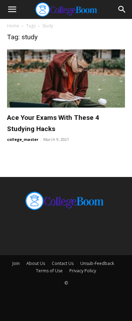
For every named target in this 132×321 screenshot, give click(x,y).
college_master (22, 139)
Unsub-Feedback (97, 263)
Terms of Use (49, 271)
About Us (35, 263)
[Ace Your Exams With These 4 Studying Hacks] (66, 78)
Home (13, 26)
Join (16, 263)
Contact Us (63, 263)
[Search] (122, 9)
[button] (12, 9)
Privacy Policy (82, 271)
